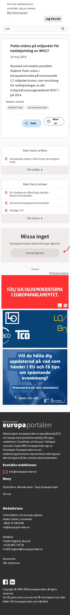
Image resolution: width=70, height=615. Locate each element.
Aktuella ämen (25, 487)
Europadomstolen (37, 107)
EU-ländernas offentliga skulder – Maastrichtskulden (30, 194)
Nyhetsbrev (9, 487)
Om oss (7, 494)
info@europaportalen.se (23, 471)
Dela (33, 123)
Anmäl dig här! (35, 253)
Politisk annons (59, 273)
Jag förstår (52, 18)
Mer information (17, 12)
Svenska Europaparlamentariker (29, 202)
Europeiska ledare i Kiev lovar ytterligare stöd (34, 160)
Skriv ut (55, 121)
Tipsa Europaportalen (46, 487)
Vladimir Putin (15, 107)
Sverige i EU (17, 210)
